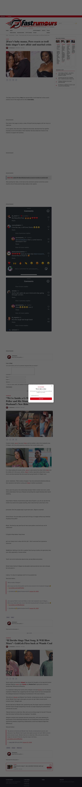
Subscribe (41, 398)
